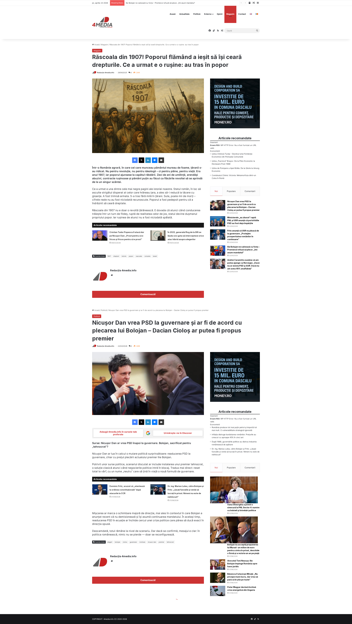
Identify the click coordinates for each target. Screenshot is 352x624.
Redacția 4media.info (105, 73)
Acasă (172, 14)
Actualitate (184, 14)
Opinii (219, 14)
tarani (155, 256)
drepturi (116, 256)
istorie (124, 256)
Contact (242, 14)
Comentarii (250, 191)
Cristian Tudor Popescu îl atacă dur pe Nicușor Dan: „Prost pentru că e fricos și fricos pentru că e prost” (126, 235)
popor (131, 256)
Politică (196, 14)
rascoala (139, 256)
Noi (216, 191)
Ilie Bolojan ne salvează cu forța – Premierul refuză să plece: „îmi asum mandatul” (243, 250)
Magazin (230, 14)
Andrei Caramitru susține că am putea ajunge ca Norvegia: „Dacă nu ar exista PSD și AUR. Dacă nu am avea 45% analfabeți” (178, 3)
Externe (207, 14)
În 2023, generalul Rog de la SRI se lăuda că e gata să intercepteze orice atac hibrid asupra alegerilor (186, 235)
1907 (109, 256)
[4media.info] (102, 22)
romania (147, 256)
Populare (231, 191)
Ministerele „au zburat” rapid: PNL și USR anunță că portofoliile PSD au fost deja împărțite (243, 220)
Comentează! (148, 294)
